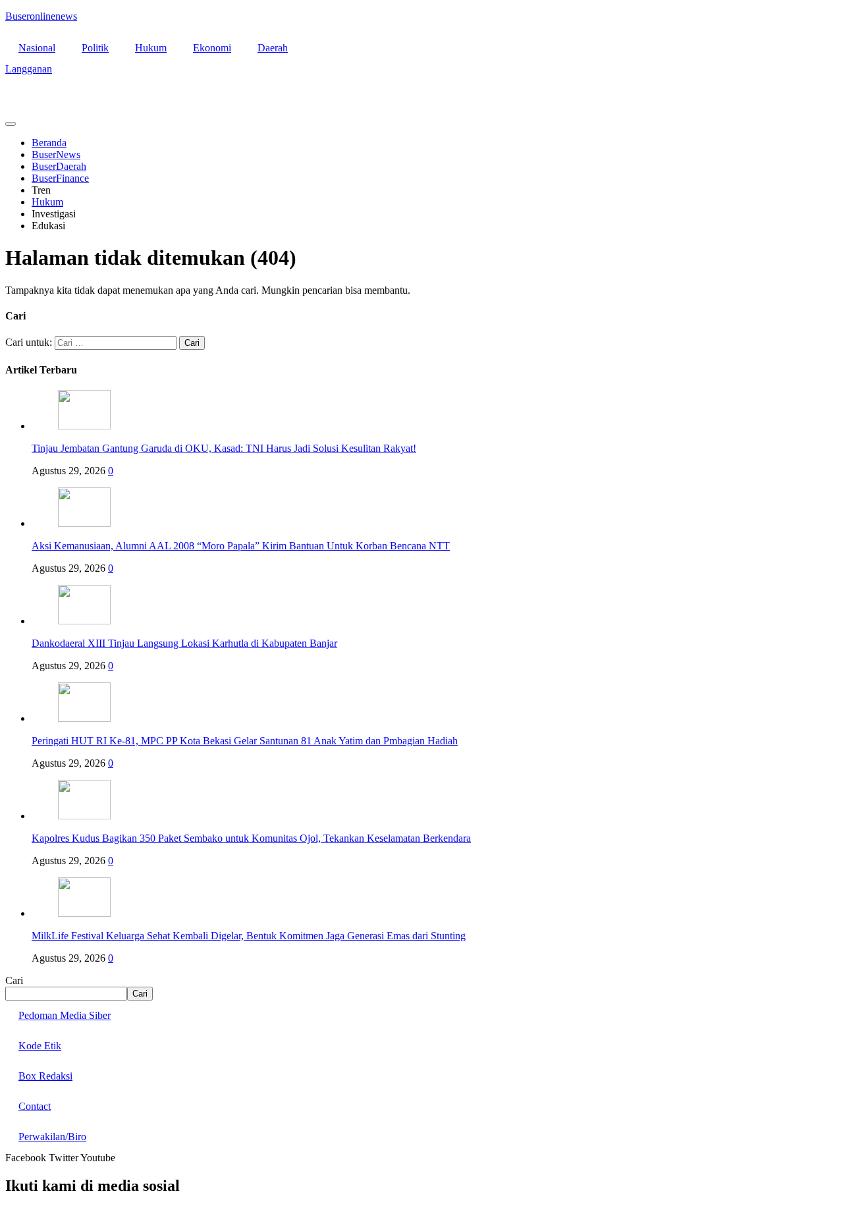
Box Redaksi (45, 1076)
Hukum (151, 47)
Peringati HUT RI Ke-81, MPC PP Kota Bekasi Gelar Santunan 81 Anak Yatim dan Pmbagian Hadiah (245, 740)
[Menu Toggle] (10, 124)
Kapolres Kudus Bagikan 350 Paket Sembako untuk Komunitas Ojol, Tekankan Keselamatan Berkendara (251, 838)
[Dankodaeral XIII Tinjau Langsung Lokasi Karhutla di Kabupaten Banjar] (84, 620)
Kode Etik (39, 1045)
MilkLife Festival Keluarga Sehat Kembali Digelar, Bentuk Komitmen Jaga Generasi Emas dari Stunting (249, 935)
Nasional (36, 47)
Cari (14, 980)
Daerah (273, 47)
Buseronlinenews (41, 16)
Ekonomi (212, 47)
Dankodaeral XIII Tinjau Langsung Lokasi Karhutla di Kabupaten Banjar (184, 643)
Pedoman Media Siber (64, 1015)
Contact (34, 1106)
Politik (95, 47)
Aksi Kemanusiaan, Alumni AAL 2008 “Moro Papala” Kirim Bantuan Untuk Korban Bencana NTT (241, 545)
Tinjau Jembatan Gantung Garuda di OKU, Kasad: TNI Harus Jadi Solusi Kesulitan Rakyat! (224, 448)
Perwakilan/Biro (52, 1136)
